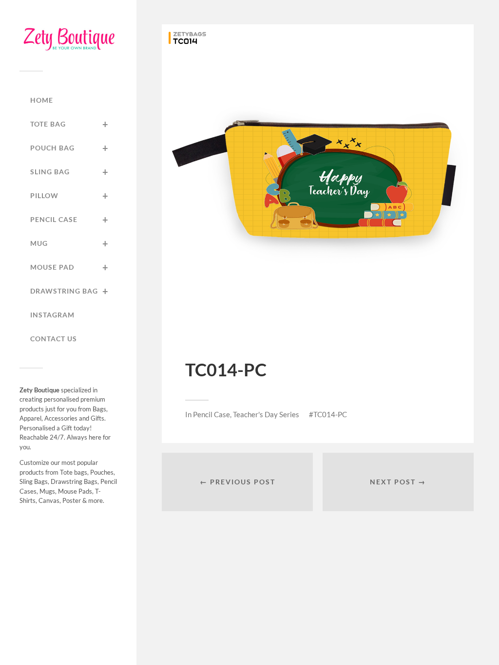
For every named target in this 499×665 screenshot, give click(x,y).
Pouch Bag (69, 148)
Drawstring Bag (69, 291)
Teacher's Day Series (266, 414)
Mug (69, 243)
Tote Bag (69, 124)
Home (41, 100)
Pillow (69, 196)
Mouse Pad (69, 267)
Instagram (52, 315)
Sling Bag (69, 172)
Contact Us (53, 338)
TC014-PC (330, 414)
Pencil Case (69, 219)
